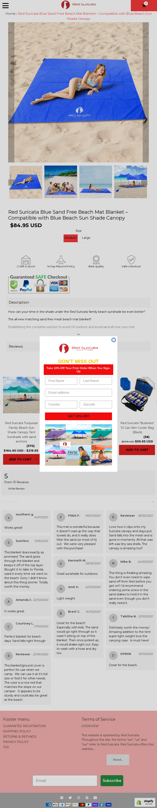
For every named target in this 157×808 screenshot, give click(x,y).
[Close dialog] (114, 340)
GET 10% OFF (78, 416)
